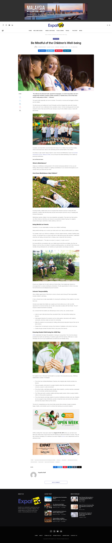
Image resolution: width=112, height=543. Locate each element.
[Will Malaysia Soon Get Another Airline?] (48, 499)
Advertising (66, 535)
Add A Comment (56, 482)
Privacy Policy (57, 535)
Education (56, 38)
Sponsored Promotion (49, 462)
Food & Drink (60, 30)
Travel (67, 30)
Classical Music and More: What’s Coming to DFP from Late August (60, 519)
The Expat (74, 30)
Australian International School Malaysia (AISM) (45, 460)
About (41, 535)
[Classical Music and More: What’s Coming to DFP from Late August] (48, 520)
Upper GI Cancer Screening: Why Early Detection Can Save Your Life (86, 506)
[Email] (20, 110)
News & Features (50, 30)
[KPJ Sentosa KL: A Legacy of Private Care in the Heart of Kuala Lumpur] (74, 514)
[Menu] (3, 30)
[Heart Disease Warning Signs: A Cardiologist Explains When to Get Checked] (74, 499)
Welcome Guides (38, 30)
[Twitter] (20, 100)
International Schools (72, 460)
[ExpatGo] (56, 25)
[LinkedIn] (20, 104)
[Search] (109, 25)
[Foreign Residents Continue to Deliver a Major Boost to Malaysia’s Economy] (48, 513)
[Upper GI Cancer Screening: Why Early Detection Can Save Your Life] (74, 506)
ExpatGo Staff (42, 472)
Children (58, 460)
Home (30, 30)
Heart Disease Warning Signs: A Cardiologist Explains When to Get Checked (86, 498)
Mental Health (34, 462)
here (63, 436)
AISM (34, 335)
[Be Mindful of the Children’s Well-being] (56, 72)
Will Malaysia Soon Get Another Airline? (60, 498)
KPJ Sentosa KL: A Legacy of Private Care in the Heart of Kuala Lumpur (85, 514)
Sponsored (41, 462)
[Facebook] (20, 97)
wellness (57, 462)
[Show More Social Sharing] (72, 50)
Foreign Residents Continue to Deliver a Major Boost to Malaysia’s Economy (59, 512)
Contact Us (74, 535)
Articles (49, 34)
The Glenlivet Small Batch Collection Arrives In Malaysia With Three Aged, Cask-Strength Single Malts (60, 505)
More (80, 30)
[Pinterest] (20, 107)
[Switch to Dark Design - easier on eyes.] (107, 25)
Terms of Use (47, 535)
